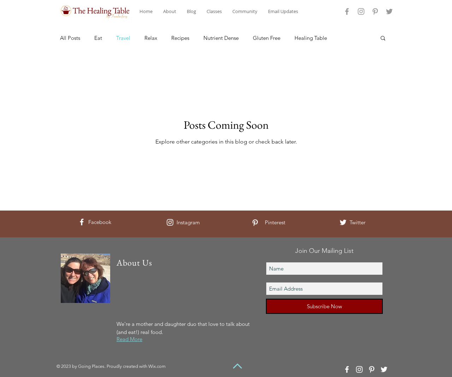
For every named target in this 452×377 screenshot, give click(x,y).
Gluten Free (266, 38)
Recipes (180, 38)
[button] (383, 38)
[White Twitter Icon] (343, 222)
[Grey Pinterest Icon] (375, 11)
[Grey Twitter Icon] (389, 11)
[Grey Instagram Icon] (361, 11)
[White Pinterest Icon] (255, 222)
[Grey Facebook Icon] (347, 11)
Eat (98, 38)
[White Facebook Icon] (81, 222)
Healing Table (311, 38)
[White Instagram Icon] (170, 222)
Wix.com (157, 366)
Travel (123, 38)
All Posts (70, 38)
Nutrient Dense (221, 38)
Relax (150, 38)
